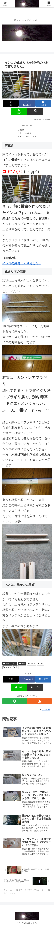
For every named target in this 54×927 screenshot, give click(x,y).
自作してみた (11, 663)
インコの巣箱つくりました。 (21, 263)
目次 (24, 125)
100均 (32, 663)
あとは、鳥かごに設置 (28, 136)
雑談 (23, 663)
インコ (8, 667)
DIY (41, 663)
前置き (22, 130)
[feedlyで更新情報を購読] (14, 701)
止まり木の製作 (25, 133)
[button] (35, 111)
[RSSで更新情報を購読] (39, 701)
